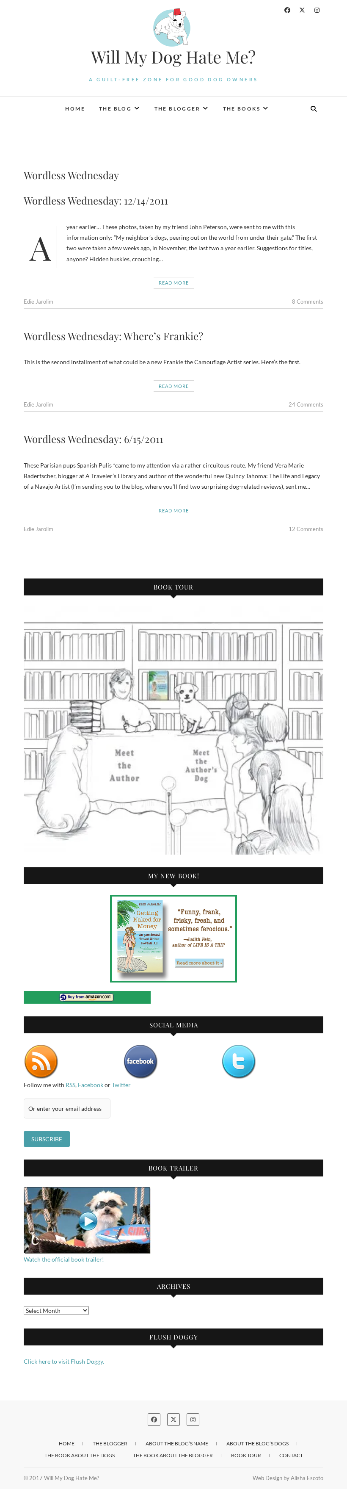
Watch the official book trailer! (64, 1259)
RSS (70, 1084)
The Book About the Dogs (79, 1455)
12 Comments (306, 529)
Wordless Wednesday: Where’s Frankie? (113, 336)
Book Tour (246, 1455)
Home (75, 108)
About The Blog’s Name (177, 1443)
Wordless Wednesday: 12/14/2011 (96, 200)
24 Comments (306, 404)
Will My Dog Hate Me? (173, 57)
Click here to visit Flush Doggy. (64, 1361)
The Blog (115, 108)
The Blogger (177, 108)
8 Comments (307, 301)
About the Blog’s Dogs (257, 1443)
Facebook (90, 1084)
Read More (174, 282)
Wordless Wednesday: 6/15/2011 (93, 439)
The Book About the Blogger (173, 1455)
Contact (291, 1455)
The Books (242, 108)
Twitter (121, 1084)
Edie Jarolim (38, 301)
